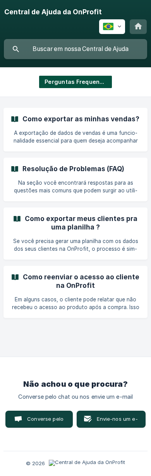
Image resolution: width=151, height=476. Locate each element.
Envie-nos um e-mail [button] (117, 422)
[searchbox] (75, 49)
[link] (75, 129)
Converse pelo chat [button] (45, 422)
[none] (53, 12)
